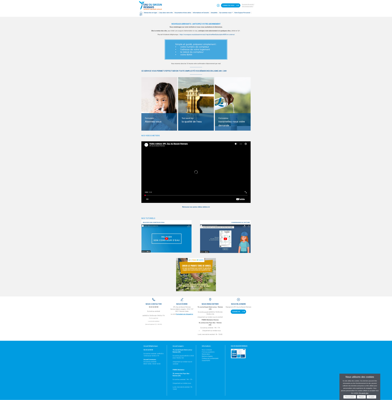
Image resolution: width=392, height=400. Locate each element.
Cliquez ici (236, 311)
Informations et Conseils (201, 12)
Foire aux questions (208, 352)
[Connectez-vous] (218, 5)
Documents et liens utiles (183, 12)
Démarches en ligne (150, 12)
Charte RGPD (206, 360)
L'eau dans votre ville (166, 12)
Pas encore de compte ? (248, 4)
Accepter (371, 397)
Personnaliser (349, 397)
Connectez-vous (228, 5)
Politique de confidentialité (210, 358)
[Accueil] (151, 5)
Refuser (361, 397)
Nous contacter (207, 350)
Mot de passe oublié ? (247, 6)
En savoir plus (363, 393)
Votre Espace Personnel (242, 12)
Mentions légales (207, 356)
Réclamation (206, 354)
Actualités (214, 12)
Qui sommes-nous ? (226, 12)
